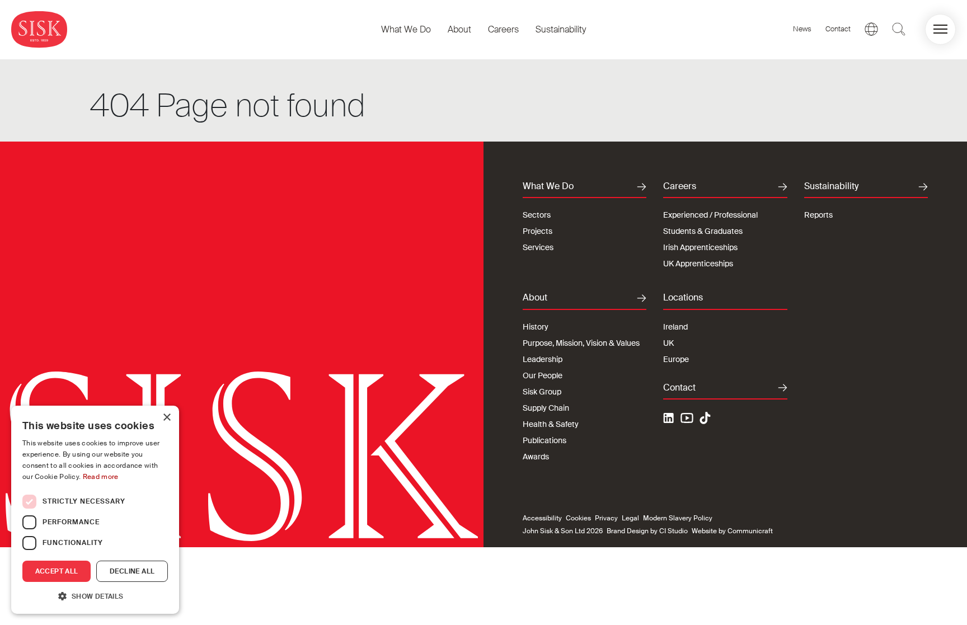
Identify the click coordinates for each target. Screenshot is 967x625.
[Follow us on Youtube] (687, 419)
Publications (544, 440)
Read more (101, 476)
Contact (838, 29)
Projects (537, 231)
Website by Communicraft (732, 531)
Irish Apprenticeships (700, 247)
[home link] (39, 29)
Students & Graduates (703, 231)
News (802, 29)
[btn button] (898, 29)
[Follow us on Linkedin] (670, 419)
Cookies (578, 518)
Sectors (537, 215)
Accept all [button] (56, 571)
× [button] (166, 417)
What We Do (406, 29)
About (459, 29)
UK (668, 343)
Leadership (542, 359)
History (535, 327)
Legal (630, 518)
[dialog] (95, 510)
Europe (676, 359)
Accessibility (542, 518)
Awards (536, 457)
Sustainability (561, 29)
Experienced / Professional (710, 215)
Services (538, 247)
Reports (818, 215)
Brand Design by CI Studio (647, 531)
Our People (542, 375)
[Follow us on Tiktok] (705, 418)
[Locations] (871, 29)
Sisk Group (542, 392)
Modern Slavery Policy (677, 518)
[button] (940, 29)
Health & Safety (551, 424)
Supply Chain (546, 408)
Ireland (675, 327)
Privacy (606, 518)
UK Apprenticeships (698, 264)
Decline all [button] (132, 571)
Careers (503, 29)
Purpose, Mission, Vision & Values (581, 343)
